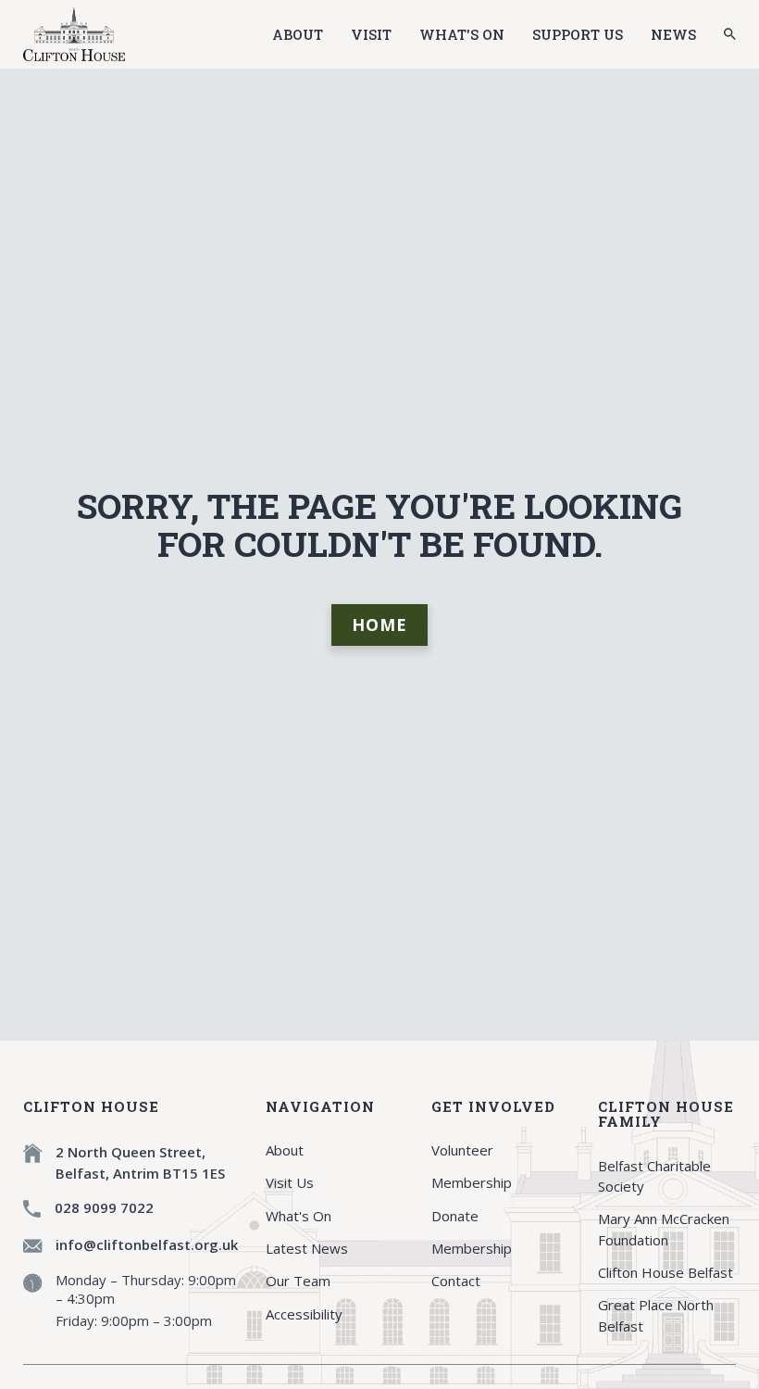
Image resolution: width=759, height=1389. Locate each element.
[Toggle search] (730, 34)
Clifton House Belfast (665, 1272)
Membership (471, 1182)
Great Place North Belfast (656, 1315)
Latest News (307, 1248)
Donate (455, 1215)
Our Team (298, 1280)
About (297, 34)
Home (379, 624)
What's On (461, 34)
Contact (455, 1280)
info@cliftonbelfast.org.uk (147, 1244)
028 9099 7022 (104, 1207)
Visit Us (290, 1182)
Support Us (577, 34)
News (673, 34)
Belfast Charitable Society (654, 1176)
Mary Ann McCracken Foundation (663, 1229)
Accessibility (304, 1314)
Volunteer (462, 1150)
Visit (371, 34)
